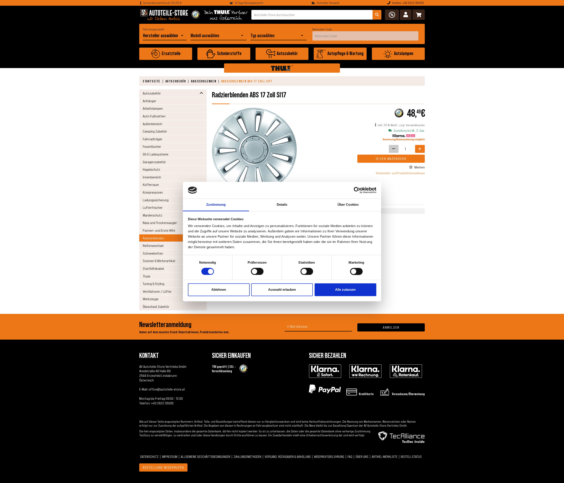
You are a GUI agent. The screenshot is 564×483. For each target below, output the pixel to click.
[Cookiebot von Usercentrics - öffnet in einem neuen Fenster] (357, 190)
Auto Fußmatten (154, 116)
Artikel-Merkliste (384, 457)
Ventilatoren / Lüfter (157, 291)
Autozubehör (287, 53)
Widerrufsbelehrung (329, 457)
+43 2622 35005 (162, 403)
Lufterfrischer (153, 207)
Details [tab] (282, 205)
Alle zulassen (345, 290)
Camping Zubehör (155, 131)
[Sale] (392, 14)
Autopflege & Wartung (345, 53)
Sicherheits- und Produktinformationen (400, 173)
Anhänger (149, 101)
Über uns (362, 457)
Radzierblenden (203, 81)
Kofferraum (151, 185)
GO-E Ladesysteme (155, 154)
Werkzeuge (150, 299)
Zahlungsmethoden (247, 457)
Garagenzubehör (154, 162)
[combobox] (161, 35)
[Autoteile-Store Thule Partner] (226, 15)
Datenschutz (149, 457)
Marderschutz (152, 215)
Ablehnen (218, 290)
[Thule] (282, 68)
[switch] (257, 271)
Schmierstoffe (229, 53)
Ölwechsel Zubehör (156, 307)
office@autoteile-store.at (166, 389)
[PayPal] (325, 388)
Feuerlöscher (152, 146)
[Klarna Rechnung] (365, 371)
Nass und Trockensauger (160, 223)
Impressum (169, 457)
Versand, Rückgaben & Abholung (288, 457)
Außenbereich (152, 124)
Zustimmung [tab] (216, 205)
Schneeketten (153, 253)
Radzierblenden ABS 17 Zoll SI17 (246, 81)
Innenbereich (152, 177)
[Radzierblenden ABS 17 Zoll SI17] (254, 150)
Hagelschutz (151, 169)
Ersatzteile (171, 53)
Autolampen (403, 53)
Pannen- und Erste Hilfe (159, 230)
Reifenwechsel (153, 246)
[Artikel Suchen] (377, 15)
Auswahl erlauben (282, 290)
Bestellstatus (411, 457)
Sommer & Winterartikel (159, 261)
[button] (406, 14)
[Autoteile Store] (163, 14)
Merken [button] (419, 167)
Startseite (151, 81)
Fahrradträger (152, 139)
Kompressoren (153, 192)
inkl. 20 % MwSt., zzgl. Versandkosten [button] (401, 125)
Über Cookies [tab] (348, 205)
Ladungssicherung (156, 200)
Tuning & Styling (153, 284)
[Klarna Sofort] (325, 371)
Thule (146, 276)
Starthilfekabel (153, 268)
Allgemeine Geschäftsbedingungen (205, 457)
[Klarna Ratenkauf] (406, 371)
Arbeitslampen (153, 108)
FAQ (349, 457)
